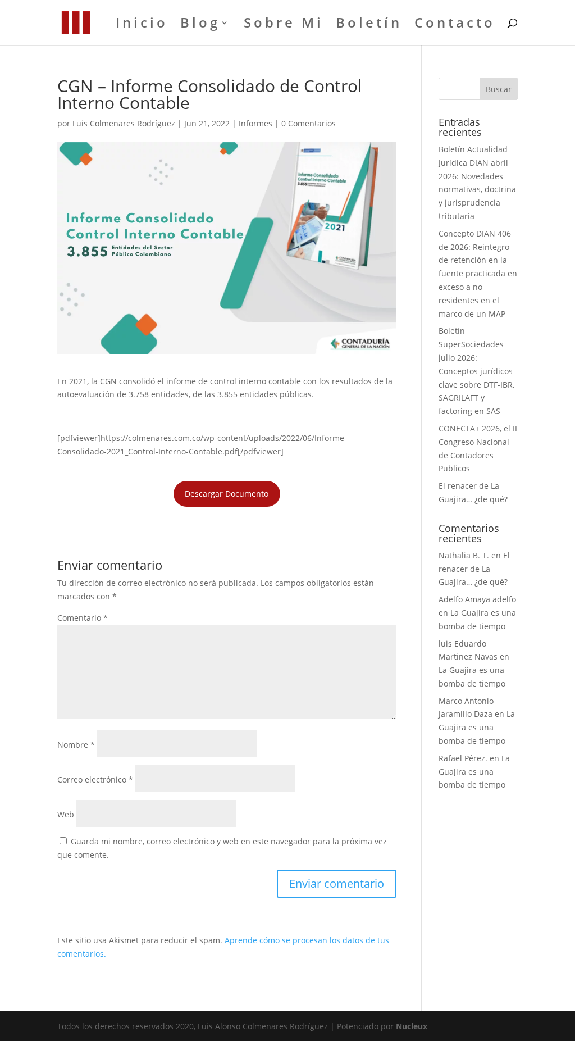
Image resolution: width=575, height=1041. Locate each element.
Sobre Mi (283, 25)
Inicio (142, 25)
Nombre (76, 744)
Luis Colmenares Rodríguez (123, 123)
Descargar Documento (226, 493)
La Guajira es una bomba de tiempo (477, 727)
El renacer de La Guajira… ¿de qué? (474, 569)
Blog (200, 25)
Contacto (454, 25)
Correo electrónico (95, 779)
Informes (255, 123)
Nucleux (411, 1026)
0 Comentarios (308, 123)
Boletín (369, 25)
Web (65, 814)
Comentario (82, 617)
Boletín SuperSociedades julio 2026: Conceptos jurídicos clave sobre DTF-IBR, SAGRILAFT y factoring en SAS (476, 370)
